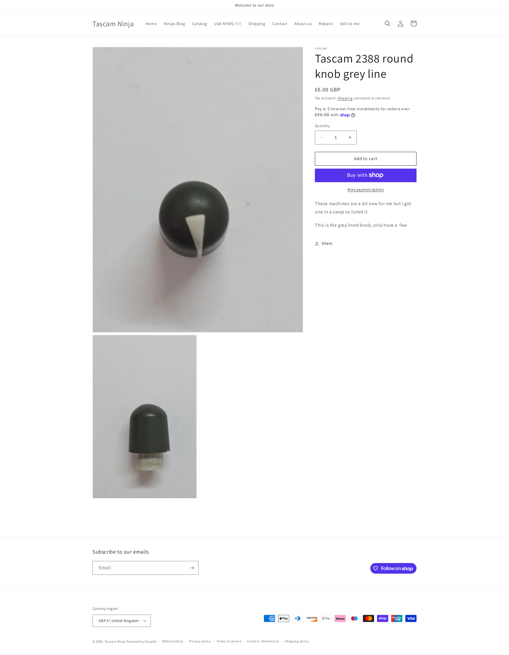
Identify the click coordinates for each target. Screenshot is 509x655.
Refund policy (172, 641)
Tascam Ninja (115, 641)
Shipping (345, 98)
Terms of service (229, 641)
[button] (387, 23)
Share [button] (327, 243)
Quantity (322, 125)
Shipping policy (297, 641)
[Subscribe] (191, 568)
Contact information (263, 641)
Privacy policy (200, 641)
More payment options (366, 189)
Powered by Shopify (141, 641)
